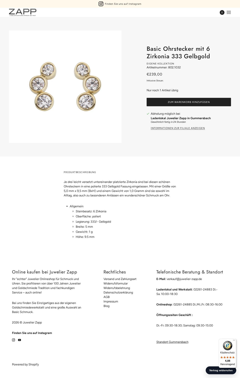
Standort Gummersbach (172, 342)
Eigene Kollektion (160, 63)
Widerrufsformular (116, 283)
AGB (107, 297)
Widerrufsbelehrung (117, 288)
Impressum (111, 301)
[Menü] (234, 341)
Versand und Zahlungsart (120, 279)
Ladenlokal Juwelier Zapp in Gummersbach (181, 118)
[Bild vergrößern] (65, 87)
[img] (13, 340)
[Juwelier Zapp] (22, 12)
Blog (107, 306)
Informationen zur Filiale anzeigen (178, 128)
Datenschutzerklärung (118, 292)
